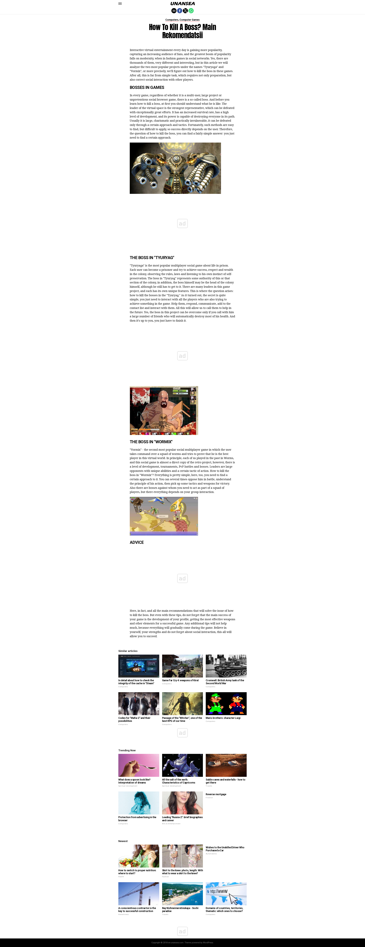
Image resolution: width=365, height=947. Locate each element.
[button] (120, 4)
